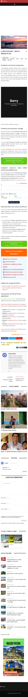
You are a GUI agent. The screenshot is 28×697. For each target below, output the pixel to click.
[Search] (13, 4)
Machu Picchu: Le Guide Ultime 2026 (15, 573)
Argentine (12, 58)
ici (18, 124)
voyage (8, 344)
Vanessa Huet (5, 57)
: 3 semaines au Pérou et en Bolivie (12, 323)
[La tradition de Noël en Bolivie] (14, 420)
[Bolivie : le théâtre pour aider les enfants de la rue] (14, 441)
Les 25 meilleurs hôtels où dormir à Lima (16, 607)
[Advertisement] (14, 21)
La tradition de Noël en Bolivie (8, 430)
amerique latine (16, 342)
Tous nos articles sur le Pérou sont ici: (10, 329)
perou (25, 342)
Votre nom (5, 497)
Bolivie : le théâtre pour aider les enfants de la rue (14, 451)
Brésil (22, 58)
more (25, 347)
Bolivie (17, 58)
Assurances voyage (5, 634)
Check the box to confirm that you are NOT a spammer (12, 523)
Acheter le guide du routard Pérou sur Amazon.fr (14, 286)
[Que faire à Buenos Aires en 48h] (14, 398)
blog (21, 342)
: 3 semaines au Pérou (9, 320)
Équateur (3, 75)
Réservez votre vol (10, 277)
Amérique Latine (5, 58)
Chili (26, 58)
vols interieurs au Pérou (20, 180)
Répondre (25, 471)
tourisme (3, 344)
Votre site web (6, 509)
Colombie (4, 60)
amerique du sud (10, 342)
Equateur (10, 60)
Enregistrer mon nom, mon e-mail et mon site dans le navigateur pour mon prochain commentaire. (12, 517)
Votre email (5, 503)
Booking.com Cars (10, 213)
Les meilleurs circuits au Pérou (8, 298)
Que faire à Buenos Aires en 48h (9, 409)
